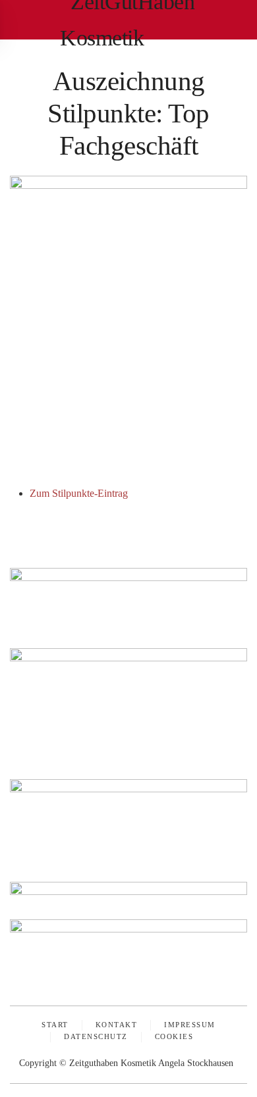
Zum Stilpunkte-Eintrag (79, 493)
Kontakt (117, 1025)
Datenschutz (96, 1036)
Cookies (174, 1036)
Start (55, 1025)
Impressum (189, 1025)
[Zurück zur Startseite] (128, 19)
